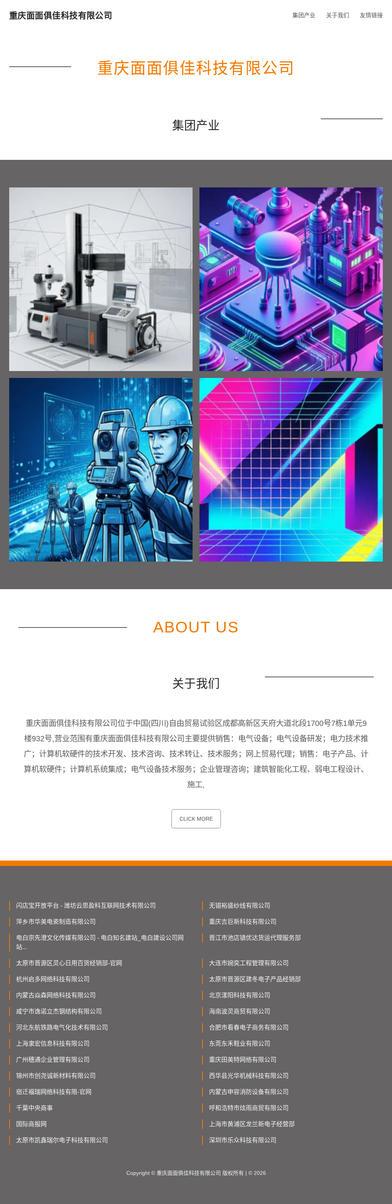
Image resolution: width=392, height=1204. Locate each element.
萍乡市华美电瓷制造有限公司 (56, 921)
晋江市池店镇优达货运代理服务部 (255, 938)
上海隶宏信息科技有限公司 (53, 1043)
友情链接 (371, 15)
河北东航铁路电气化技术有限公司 (62, 1027)
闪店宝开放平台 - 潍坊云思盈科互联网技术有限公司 (86, 905)
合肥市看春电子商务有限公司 (249, 1027)
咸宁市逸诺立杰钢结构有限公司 (59, 1011)
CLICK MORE (196, 819)
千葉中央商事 (34, 1108)
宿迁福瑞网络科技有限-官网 (53, 1092)
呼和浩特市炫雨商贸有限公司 (249, 1108)
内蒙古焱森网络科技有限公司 (56, 995)
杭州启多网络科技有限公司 (53, 979)
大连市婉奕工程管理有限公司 (249, 963)
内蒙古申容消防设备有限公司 (249, 1092)
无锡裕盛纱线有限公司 (239, 905)
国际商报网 (31, 1124)
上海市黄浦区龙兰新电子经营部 (252, 1124)
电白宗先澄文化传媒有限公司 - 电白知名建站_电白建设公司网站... (100, 942)
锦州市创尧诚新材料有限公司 (56, 1076)
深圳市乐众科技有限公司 (242, 1140)
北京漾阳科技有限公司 (239, 995)
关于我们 (337, 15)
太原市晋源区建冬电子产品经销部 (255, 979)
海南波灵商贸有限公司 (239, 1011)
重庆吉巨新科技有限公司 (242, 921)
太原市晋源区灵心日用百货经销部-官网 (69, 963)
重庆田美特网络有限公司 (242, 1059)
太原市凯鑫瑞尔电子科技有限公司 (62, 1140)
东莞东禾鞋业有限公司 (239, 1043)
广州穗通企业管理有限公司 (53, 1059)
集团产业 (303, 15)
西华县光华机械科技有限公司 (249, 1076)
